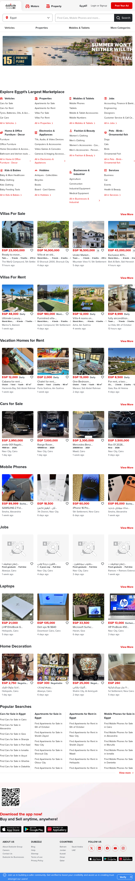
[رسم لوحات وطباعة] (53, 675)
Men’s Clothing (77, 140)
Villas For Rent (42, 117)
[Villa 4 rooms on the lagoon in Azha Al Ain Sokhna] (88, 307)
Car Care (4, 117)
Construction (75, 183)
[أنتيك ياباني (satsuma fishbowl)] (88, 675)
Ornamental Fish (112, 153)
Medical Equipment (79, 193)
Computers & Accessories (48, 144)
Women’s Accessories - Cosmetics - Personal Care (84, 145)
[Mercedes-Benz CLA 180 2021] (88, 434)
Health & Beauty (112, 189)
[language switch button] (83, 6)
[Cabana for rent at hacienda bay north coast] (17, 370)
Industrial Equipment (79, 188)
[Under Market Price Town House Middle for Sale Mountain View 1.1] (88, 244)
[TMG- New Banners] (67, 51)
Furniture (4, 139)
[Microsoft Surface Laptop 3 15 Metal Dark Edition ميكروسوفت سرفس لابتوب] (88, 615)
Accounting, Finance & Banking (119, 103)
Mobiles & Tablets (79, 28)
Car (106, 180)
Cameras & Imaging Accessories (50, 153)
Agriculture (75, 179)
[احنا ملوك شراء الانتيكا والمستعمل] (17, 675)
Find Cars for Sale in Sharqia (14, 739)
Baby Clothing (7, 180)
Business (109, 175)
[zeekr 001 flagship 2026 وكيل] (17, 434)
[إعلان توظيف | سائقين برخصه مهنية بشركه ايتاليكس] (17, 555)
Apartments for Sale (45, 103)
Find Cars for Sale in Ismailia (14, 750)
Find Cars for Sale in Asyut (13, 755)
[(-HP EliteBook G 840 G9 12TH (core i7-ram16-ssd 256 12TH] (17, 615)
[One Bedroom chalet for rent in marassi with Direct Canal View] (88, 370)
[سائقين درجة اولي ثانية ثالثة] (53, 555)
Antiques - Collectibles (46, 175)
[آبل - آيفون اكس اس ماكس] (53, 495)
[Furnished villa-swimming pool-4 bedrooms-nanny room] (53, 307)
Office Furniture (8, 144)
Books (38, 184)
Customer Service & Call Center (119, 117)
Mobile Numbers (77, 117)
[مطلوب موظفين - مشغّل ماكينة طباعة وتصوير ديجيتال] (88, 555)
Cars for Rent (7, 108)
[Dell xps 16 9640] (53, 615)
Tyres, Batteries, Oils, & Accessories (15, 113)
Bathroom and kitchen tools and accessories (15, 153)
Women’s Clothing (78, 135)
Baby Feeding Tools (10, 189)
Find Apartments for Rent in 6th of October (83, 725)
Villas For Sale (42, 113)
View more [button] (125, 772)
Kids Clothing (6, 184)
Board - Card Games (45, 189)
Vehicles (10, 28)
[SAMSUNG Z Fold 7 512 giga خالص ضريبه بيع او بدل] (17, 495)
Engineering (110, 108)
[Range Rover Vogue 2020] (53, 434)
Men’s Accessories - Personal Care (84, 150)
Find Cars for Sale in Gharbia (14, 761)
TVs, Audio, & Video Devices (49, 139)
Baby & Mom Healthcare (12, 175)
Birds (106, 149)
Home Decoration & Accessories (15, 149)
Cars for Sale (6, 103)
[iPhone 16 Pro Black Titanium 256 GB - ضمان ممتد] (88, 495)
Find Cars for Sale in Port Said (15, 744)
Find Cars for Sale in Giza (13, 734)
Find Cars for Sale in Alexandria (10, 726)
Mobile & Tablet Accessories (83, 113)
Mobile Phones (77, 103)
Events (107, 184)
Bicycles (39, 180)
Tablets (73, 108)
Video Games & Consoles (48, 149)
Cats (106, 144)
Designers (109, 113)
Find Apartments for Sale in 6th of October (48, 725)
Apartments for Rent (45, 108)
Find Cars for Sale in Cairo (13, 719)
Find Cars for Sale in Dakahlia (15, 766)
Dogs (107, 139)
